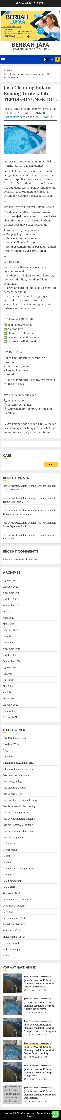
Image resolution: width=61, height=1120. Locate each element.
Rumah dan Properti (14, 924)
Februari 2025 (10, 630)
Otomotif (7, 874)
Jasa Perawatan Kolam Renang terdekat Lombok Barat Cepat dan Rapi (39, 1050)
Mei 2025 (8, 611)
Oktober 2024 (10, 655)
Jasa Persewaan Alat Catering (19, 818)
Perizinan (8, 912)
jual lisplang (9, 843)
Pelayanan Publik (12, 893)
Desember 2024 (11, 642)
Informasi (8, 756)
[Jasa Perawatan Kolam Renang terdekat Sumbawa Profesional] (12, 1094)
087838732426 (44, 117)
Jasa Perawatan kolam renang (19, 806)
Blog (5, 750)
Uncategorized (11, 943)
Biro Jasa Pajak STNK (14, 737)
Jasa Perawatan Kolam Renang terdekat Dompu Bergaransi (38, 1072)
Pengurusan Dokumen (15, 905)
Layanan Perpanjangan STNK (19, 868)
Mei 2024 (8, 686)
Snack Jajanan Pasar (14, 936)
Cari (7, 455)
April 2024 (8, 692)
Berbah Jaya (30, 44)
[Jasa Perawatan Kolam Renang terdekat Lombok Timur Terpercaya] (12, 1005)
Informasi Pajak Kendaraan (18, 769)
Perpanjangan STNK (14, 918)
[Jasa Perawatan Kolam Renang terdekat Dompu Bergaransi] (12, 1072)
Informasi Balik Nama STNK (18, 762)
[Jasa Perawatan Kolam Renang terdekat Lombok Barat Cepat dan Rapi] (12, 1050)
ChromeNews (43, 1113)
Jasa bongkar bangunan (16, 775)
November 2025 (11, 592)
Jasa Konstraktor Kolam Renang (20, 800)
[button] (3, 59)
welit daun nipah (12, 949)
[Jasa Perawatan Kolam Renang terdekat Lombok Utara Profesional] (12, 983)
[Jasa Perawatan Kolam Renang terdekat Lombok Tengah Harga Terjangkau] (12, 1027)
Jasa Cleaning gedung (14, 787)
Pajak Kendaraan (12, 880)
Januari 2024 (10, 711)
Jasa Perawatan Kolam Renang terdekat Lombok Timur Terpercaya (39, 1005)
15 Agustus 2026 (34, 990)
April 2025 (8, 617)
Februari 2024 (10, 704)
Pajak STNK (9, 887)
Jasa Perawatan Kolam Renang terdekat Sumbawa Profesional (40, 1094)
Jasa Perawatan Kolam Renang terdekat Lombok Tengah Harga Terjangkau (40, 1028)
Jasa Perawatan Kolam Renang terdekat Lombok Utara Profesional (39, 983)
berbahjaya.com (15, 117)
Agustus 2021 (10, 717)
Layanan (7, 862)
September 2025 (12, 605)
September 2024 (12, 661)
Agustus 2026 (10, 580)
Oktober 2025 (10, 599)
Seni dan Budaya (12, 930)
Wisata (6, 955)
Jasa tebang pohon (13, 837)
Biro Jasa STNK (11, 744)
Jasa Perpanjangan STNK (16, 812)
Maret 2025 (9, 623)
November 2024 (11, 648)
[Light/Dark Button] (46, 59)
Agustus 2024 (10, 667)
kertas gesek (10, 849)
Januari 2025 (10, 636)
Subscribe (57, 59)
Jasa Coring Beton (12, 793)
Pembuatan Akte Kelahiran (17, 899)
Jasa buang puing (12, 781)
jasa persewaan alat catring (18, 824)
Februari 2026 (10, 586)
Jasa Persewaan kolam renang (19, 831)
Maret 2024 (9, 698)
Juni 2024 (8, 679)
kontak (6, 855)
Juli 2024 (7, 673)
